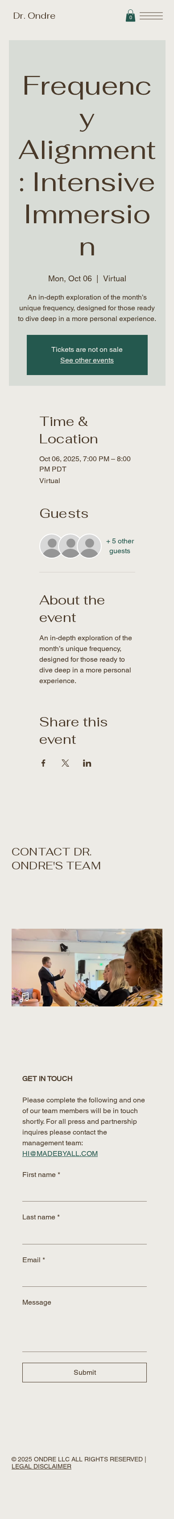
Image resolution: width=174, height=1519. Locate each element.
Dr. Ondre (33, 15)
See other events (87, 360)
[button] (130, 15)
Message (36, 1302)
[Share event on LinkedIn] (87, 763)
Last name (41, 1217)
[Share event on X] (65, 763)
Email (33, 1260)
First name (41, 1174)
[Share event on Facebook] (43, 763)
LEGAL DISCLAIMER (41, 1466)
